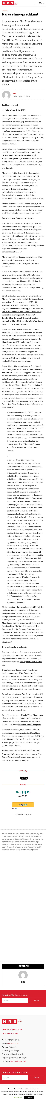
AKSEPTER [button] (29, 1097)
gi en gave (33, 753)
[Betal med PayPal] (23, 804)
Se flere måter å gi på (22, 814)
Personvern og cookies (10, 1033)
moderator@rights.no (30, 850)
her (10, 760)
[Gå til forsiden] (12, 1021)
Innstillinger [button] (18, 1097)
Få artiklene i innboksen (15, 995)
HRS (14, 93)
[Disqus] (23, 879)
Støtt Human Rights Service (12, 1030)
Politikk (4, 11)
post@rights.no (12, 1043)
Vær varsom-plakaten (18, 1061)
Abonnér (37, 1000)
